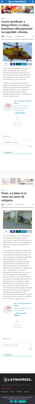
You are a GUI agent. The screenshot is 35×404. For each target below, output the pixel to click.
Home (2, 18)
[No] (33, 399)
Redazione (9, 36)
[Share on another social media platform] (29, 64)
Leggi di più (22, 401)
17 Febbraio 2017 (19, 36)
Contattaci (26, 391)
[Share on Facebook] (12, 64)
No (15, 401)
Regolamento (4, 391)
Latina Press (8, 385)
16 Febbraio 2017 (19, 204)
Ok (11, 401)
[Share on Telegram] (24, 64)
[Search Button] (33, 1)
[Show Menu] (2, 1)
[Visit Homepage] (17, 1)
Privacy (12, 391)
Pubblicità (19, 391)
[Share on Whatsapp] (18, 64)
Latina (7, 18)
